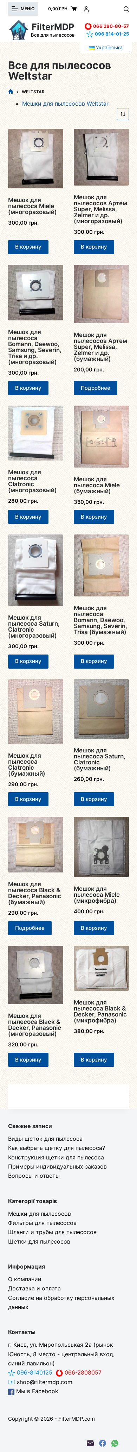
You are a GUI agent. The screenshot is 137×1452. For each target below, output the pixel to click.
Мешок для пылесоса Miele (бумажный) (97, 485)
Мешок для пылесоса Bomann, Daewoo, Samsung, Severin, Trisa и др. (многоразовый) (34, 346)
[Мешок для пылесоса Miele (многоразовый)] (35, 158)
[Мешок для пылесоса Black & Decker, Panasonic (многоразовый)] (35, 975)
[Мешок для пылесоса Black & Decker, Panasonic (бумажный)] (35, 844)
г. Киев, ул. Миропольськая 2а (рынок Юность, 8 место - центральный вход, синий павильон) (61, 1354)
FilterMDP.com (76, 1418)
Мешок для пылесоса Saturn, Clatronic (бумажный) (99, 759)
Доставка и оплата (34, 1288)
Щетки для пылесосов (39, 1241)
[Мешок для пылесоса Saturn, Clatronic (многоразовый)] (35, 570)
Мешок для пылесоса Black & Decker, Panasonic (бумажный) (34, 893)
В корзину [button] (28, 246)
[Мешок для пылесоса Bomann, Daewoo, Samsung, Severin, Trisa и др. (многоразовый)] (35, 293)
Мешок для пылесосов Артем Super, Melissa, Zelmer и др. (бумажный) (100, 346)
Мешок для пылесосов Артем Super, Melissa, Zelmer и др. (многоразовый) (100, 209)
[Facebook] (102, 1443)
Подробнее (95, 387)
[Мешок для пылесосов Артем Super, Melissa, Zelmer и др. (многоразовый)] (101, 157)
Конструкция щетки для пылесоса (56, 1157)
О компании (24, 1279)
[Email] (90, 1443)
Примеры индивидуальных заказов (57, 1166)
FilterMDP (53, 26)
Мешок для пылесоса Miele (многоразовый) (32, 205)
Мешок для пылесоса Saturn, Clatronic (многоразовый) (34, 626)
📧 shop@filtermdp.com (40, 1381)
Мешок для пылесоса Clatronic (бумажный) (26, 764)
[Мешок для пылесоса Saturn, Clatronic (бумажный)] (101, 709)
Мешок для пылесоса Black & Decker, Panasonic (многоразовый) (34, 1024)
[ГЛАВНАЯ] (10, 91)
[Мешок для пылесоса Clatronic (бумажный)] (35, 711)
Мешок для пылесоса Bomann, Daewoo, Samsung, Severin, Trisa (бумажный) (100, 620)
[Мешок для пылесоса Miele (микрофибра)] (101, 847)
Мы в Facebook (36, 1391)
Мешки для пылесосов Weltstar (65, 103)
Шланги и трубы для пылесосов (52, 1231)
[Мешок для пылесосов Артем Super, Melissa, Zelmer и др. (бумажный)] (101, 294)
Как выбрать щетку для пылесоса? (56, 1147)
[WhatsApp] (114, 1443)
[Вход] (86, 9)
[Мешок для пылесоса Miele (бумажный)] (101, 437)
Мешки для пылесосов (39, 1213)
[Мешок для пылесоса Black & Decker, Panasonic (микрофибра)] (101, 968)
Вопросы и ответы (34, 1175)
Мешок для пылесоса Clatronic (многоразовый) (32, 481)
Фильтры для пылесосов (42, 1222)
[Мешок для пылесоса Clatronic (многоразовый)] (35, 433)
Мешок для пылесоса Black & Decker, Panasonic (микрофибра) (100, 1011)
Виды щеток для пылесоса (45, 1138)
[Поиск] (126, 9)
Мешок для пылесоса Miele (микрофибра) (97, 894)
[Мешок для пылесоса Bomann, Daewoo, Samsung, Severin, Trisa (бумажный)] (101, 565)
